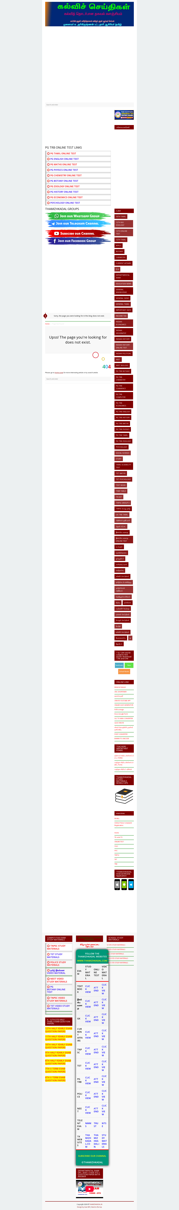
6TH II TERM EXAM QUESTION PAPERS (55, 1079)
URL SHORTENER (120, 692)
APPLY (118, 245)
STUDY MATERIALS (104, 1141)
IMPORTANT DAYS (123, 310)
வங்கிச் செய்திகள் (122, 632)
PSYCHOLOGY (121, 447)
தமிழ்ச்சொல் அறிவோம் (120, 589)
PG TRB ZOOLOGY (123, 441)
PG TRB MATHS (122, 423)
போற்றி (118, 626)
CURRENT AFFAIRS (123, 263)
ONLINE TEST (119, 842)
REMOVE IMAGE (120, 687)
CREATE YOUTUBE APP (122, 701)
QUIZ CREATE (119, 723)
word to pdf (118, 696)
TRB (115, 864)
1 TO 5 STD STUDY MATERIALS (117, 963)
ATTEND (96, 989)
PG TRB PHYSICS (122, 429)
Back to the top (96, 1207)
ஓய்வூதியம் (120, 558)
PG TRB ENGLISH (123, 411)
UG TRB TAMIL (122, 514)
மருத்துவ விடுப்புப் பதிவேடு (123, 769)
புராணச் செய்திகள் (122, 614)
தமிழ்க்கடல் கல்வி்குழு (123, 582)
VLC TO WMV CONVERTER (123, 718)
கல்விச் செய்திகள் (122, 576)
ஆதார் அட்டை (121, 526)
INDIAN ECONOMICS (121, 323)
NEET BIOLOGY (122, 365)
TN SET (119, 497)
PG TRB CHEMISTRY (120, 378)
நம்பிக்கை (127, 602)
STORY (118, 459)
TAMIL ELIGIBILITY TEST (123, 465)
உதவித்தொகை (121, 553)
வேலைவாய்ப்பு (121, 638)
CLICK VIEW (104, 989)
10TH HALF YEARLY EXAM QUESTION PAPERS (58, 1046)
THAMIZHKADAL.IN (96, 1141)
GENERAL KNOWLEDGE (121, 290)
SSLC (116, 846)
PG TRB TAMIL (122, 435)
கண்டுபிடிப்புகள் (121, 564)
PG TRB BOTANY (123, 371)
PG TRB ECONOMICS (121, 404)
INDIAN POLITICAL (123, 353)
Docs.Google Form (121, 714)
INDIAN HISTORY (123, 339)
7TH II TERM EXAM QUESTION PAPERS (55, 1070)
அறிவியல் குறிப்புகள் (123, 520)
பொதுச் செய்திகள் (122, 620)
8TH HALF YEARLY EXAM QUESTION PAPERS (58, 1062)
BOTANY (119, 251)
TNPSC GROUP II (122, 503)
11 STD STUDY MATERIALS (116, 949)
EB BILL (116, 818)
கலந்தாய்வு (120, 570)
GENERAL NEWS (122, 298)
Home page (59, 372)
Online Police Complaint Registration (123, 824)
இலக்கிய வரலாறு (122, 532)
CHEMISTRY (120, 257)
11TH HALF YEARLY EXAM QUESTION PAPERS (58, 1038)
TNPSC (116, 855)
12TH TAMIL (121, 239)
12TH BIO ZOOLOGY (120, 223)
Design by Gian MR (83, 1207)
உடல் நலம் (119, 547)
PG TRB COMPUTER (120, 395)
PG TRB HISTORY (123, 417)
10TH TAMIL (121, 216)
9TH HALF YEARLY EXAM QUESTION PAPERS (58, 1054)
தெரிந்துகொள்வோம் (123, 597)
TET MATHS (121, 473)
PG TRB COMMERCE (121, 387)
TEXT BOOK (121, 485)
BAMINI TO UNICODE (121, 738)
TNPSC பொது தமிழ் (123, 508)
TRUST (96, 1125)
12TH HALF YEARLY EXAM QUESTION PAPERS (58, 1030)
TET (115, 859)
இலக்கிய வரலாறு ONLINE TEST (122, 539)
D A (117, 269)
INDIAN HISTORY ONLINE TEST (123, 346)
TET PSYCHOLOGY (123, 479)
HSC (116, 850)
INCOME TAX (121, 316)
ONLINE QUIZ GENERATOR (123, 705)
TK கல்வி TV (118, 837)
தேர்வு (118, 602)
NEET (118, 359)
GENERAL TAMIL (122, 304)
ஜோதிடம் (119, 644)
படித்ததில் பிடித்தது (122, 608)
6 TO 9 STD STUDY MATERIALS (117, 958)
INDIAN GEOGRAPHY (121, 331)
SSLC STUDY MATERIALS (115, 954)
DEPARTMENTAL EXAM (123, 276)
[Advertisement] (89, 45)
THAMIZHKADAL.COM (88, 1141)
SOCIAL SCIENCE (122, 453)
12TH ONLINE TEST (121, 232)
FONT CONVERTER (120, 734)
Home (116, 833)
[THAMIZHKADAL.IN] (89, 13)
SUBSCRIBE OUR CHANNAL (92, 1155)
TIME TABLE (121, 491)
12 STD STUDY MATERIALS (116, 945)
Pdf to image (119, 709)
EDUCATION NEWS (123, 283)
